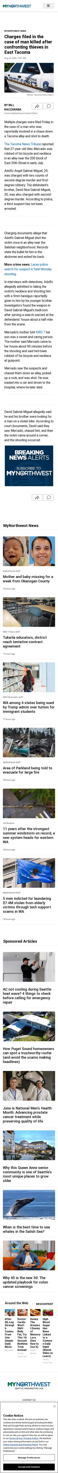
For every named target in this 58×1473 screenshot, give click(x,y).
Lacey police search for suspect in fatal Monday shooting (28, 269)
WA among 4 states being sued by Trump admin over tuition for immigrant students (29, 707)
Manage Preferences (29, 1457)
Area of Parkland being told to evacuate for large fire (27, 770)
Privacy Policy (31, 1438)
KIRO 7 (40, 332)
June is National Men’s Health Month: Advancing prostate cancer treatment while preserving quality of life (27, 1114)
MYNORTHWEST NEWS (15, 31)
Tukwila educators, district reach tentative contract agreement (25, 641)
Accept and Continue (29, 1467)
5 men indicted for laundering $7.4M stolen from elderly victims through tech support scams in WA (27, 905)
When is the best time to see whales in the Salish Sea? (26, 1229)
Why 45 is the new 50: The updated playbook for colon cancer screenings (25, 1282)
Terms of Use (16, 1438)
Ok (54, 1406)
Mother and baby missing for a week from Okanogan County (28, 579)
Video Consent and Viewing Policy (20, 1444)
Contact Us (29, 1400)
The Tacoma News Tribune (22, 144)
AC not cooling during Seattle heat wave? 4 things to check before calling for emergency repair (27, 996)
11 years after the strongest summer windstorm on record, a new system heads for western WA (29, 835)
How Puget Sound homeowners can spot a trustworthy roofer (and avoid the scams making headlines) (28, 1055)
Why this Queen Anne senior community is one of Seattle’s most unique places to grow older (27, 1174)
